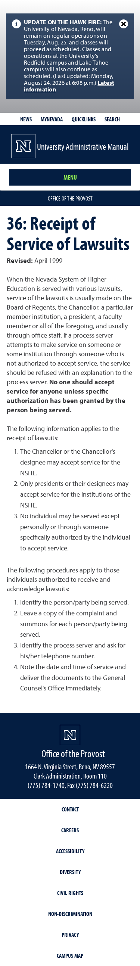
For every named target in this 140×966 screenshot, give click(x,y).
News (26, 119)
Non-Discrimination (70, 913)
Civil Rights (70, 893)
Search (112, 119)
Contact (70, 809)
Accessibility (70, 851)
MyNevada (52, 119)
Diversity (70, 872)
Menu (70, 177)
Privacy (70, 934)
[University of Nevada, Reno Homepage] (70, 735)
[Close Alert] (123, 23)
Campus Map (70, 955)
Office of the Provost (70, 198)
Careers (70, 830)
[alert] (70, 56)
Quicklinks (84, 119)
